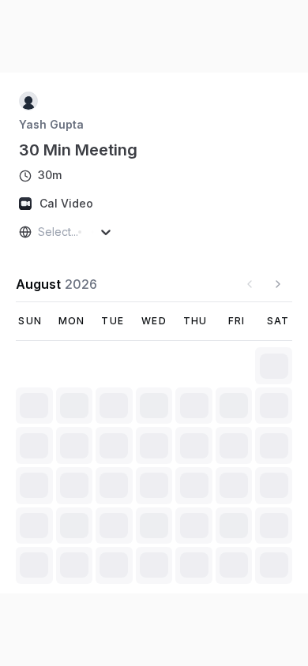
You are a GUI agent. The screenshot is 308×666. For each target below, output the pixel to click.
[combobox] (39, 232)
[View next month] (278, 284)
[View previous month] (249, 284)
